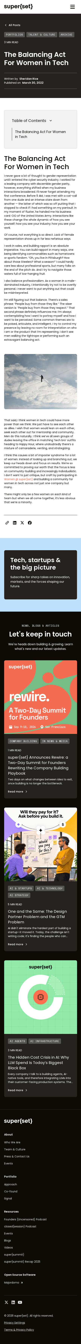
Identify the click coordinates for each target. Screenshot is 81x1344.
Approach (10, 1184)
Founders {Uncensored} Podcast (25, 1219)
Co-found (10, 1191)
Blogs (7, 1240)
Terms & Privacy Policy (19, 1330)
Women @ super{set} (18, 479)
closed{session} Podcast (20, 1226)
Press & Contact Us (16, 1156)
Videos (8, 1247)
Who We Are (12, 1142)
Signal (8, 1198)
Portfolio (10, 1176)
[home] (18, 6)
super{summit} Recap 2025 (22, 1262)
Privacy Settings (14, 1323)
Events (8, 1163)
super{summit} (14, 1254)
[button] (72, 6)
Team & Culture (14, 1149)
